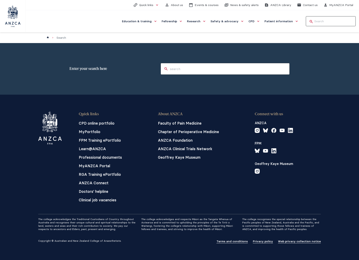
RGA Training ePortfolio (100, 174)
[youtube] (282, 131)
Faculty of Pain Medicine (180, 123)
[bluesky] (265, 131)
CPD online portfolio (96, 123)
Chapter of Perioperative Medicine (188, 131)
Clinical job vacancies (97, 200)
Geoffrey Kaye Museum (179, 157)
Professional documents (100, 157)
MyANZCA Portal (94, 165)
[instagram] (257, 131)
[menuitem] (140, 21)
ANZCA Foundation (175, 140)
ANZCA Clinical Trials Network (185, 148)
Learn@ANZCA (92, 148)
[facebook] (273, 131)
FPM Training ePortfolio (100, 140)
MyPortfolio (89, 131)
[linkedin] (290, 131)
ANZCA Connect (93, 183)
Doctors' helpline (93, 191)
